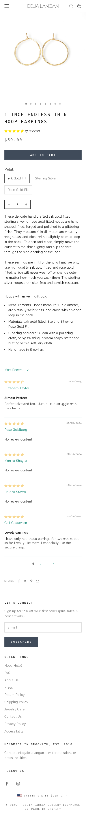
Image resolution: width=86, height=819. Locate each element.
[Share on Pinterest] (31, 581)
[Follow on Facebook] (6, 783)
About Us (11, 680)
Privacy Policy (15, 724)
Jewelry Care (14, 709)
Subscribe (21, 641)
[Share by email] (37, 581)
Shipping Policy (16, 702)
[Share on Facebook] (19, 581)
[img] (14, 382)
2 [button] (40, 563)
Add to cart (43, 155)
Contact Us (13, 716)
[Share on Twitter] (25, 581)
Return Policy (14, 695)
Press (8, 687)
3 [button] (47, 563)
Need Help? (13, 665)
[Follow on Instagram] (18, 783)
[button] (14, 131)
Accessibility (14, 731)
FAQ (7, 673)
